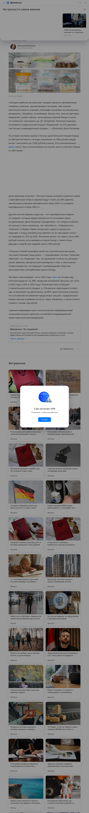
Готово (44, 420)
